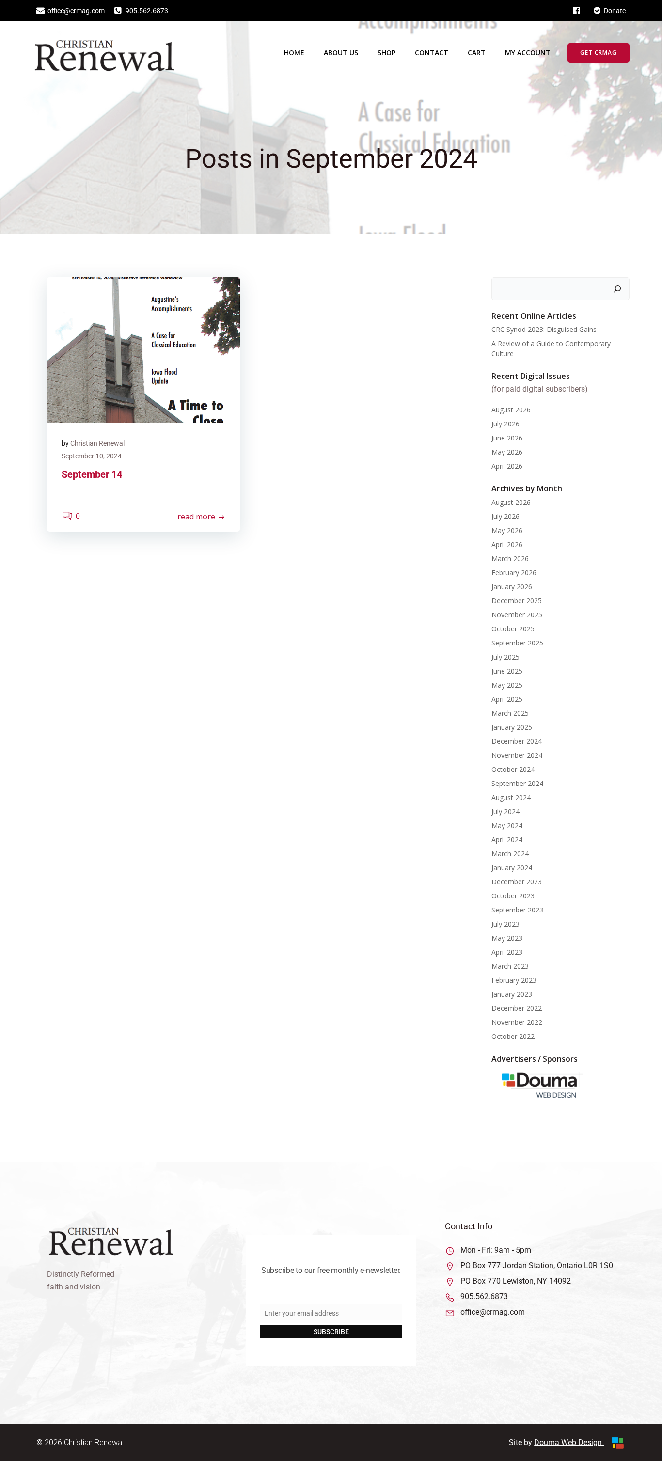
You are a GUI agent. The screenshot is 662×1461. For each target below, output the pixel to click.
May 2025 (506, 685)
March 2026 (510, 558)
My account (528, 52)
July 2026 (505, 423)
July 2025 (505, 656)
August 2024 (511, 797)
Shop (386, 52)
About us (341, 52)
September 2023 (517, 909)
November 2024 (516, 755)
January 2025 (511, 727)
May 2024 (506, 825)
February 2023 (513, 980)
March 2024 (510, 853)
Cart (477, 52)
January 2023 (511, 994)
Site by (521, 1442)
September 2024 (517, 783)
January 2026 (511, 586)
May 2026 (506, 451)
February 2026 (513, 572)
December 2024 (516, 741)
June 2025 (506, 671)
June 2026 (506, 437)
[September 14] (143, 349)
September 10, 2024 (92, 456)
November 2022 (516, 1022)
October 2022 (513, 1036)
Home (294, 52)
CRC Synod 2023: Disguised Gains (544, 329)
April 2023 (506, 952)
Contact (431, 52)
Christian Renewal (97, 443)
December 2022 (516, 1008)
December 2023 (516, 881)
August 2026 (511, 409)
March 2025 (510, 713)
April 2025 (506, 699)
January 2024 (511, 867)
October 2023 (513, 895)
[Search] (617, 289)
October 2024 (513, 769)
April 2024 (506, 839)
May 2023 (506, 938)
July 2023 (505, 923)
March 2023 (510, 966)
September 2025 (517, 642)
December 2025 (516, 600)
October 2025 (513, 628)
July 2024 (505, 811)
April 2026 (506, 466)
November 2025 (516, 614)
